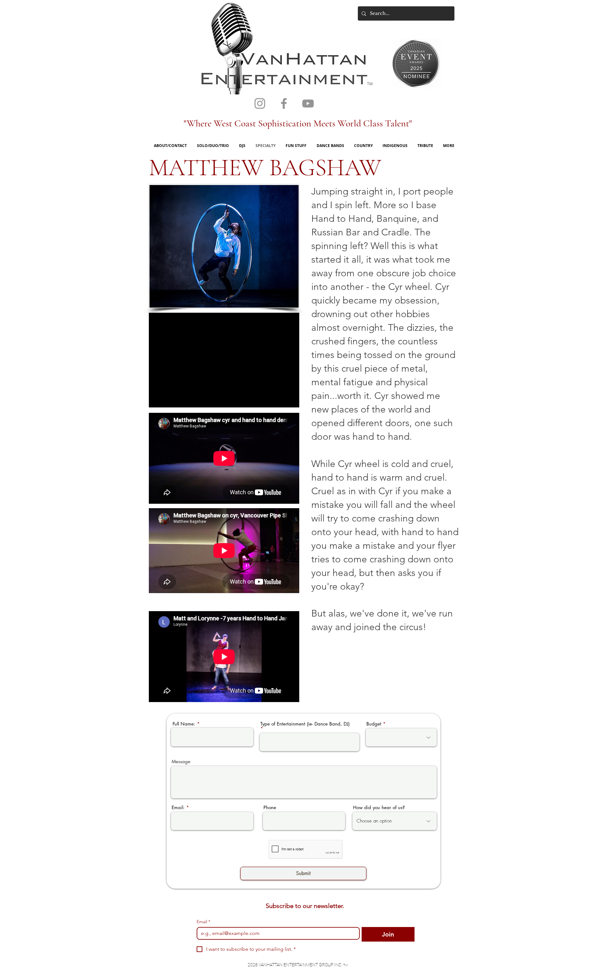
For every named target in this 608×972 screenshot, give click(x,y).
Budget (373, 723)
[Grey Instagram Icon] (260, 103)
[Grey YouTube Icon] (308, 103)
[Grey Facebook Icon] (284, 103)
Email (203, 921)
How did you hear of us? (379, 807)
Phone (269, 807)
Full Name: (184, 723)
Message (181, 761)
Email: (178, 807)
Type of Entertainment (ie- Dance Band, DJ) (305, 724)
